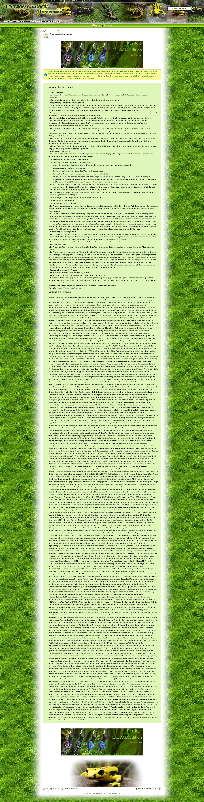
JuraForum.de (75, 288)
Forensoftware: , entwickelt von (102, 793)
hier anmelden (89, 78)
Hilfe (147, 71)
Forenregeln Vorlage (61, 288)
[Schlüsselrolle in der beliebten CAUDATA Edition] (102, 54)
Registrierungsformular (61, 76)
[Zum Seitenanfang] (159, 789)
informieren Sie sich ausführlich (100, 76)
